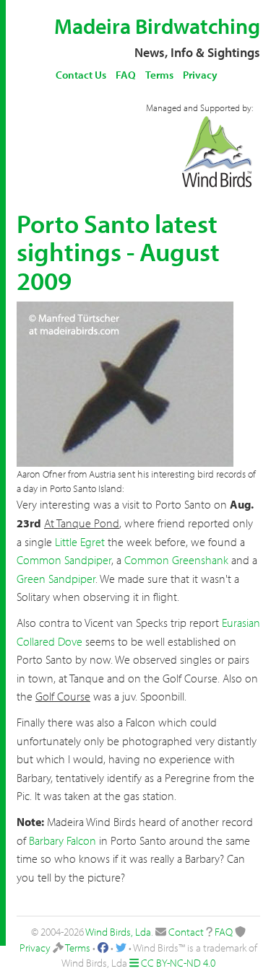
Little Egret (80, 542)
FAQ (126, 75)
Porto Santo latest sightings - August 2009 (118, 251)
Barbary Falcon (62, 840)
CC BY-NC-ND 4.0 (178, 963)
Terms (159, 75)
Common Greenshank (176, 560)
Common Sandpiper (64, 560)
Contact (186, 932)
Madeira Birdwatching (157, 26)
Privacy (200, 75)
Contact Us (81, 75)
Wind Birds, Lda (118, 932)
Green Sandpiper (56, 578)
